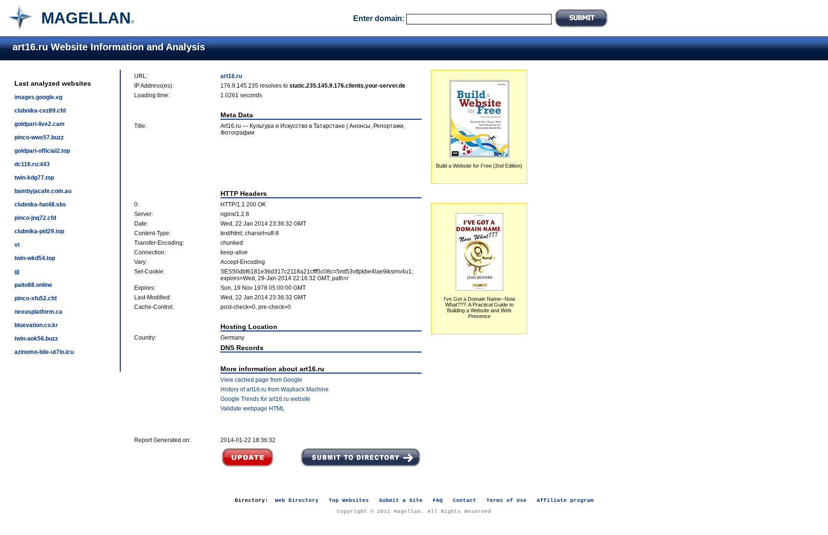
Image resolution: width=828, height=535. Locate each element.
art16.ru (231, 76)
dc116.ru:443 (32, 164)
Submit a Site (401, 500)
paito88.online (33, 285)
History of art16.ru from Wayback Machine (274, 389)
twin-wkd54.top (34, 258)
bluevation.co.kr (36, 325)
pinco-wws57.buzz (39, 137)
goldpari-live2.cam (39, 124)
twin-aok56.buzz (36, 338)
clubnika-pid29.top (39, 231)
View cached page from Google (261, 379)
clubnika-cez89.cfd (40, 110)
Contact (464, 500)
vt (17, 244)
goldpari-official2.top (42, 151)
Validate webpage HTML (252, 408)
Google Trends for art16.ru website (265, 399)
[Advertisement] (278, 162)
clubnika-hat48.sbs (40, 204)
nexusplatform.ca (38, 311)
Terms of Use (506, 500)
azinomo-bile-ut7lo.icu (44, 352)
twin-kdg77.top (34, 177)
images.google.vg (38, 97)
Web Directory (297, 500)
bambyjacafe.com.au (42, 191)
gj (16, 271)
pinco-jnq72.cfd (35, 218)
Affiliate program (565, 500)
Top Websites (349, 500)
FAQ (438, 500)
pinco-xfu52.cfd (35, 298)
